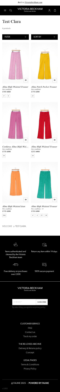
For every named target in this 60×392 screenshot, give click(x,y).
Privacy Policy (30, 369)
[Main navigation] (5, 10)
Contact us (30, 332)
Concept (30, 353)
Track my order (30, 336)
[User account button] (49, 10)
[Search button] (10, 10)
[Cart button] (55, 10)
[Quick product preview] (26, 80)
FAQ (30, 328)
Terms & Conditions (30, 365)
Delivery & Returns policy (30, 348)
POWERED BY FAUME (39, 383)
